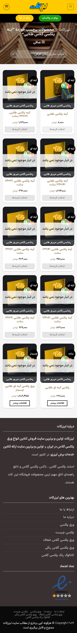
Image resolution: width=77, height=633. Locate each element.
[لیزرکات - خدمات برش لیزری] (38, 7)
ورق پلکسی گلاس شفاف (58, 540)
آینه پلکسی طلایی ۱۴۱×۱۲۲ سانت (57, 183)
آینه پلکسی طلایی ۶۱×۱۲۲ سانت (19, 251)
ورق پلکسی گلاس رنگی (59, 547)
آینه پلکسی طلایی (57, 114)
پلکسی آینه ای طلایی (57, 388)
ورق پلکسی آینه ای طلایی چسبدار (19, 388)
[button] (70, 7)
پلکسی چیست (64, 532)
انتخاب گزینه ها (57, 129)
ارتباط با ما (67, 509)
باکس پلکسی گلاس (34, 466)
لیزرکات (64, 30)
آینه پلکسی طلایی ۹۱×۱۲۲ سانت (19, 319)
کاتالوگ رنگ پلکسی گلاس (57, 555)
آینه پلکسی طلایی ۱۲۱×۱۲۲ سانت (19, 114)
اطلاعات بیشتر (57, 403)
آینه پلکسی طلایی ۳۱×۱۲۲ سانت (20, 183)
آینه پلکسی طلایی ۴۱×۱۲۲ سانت (57, 251)
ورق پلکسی (67, 524)
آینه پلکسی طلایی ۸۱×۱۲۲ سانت (57, 319)
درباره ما (68, 517)
